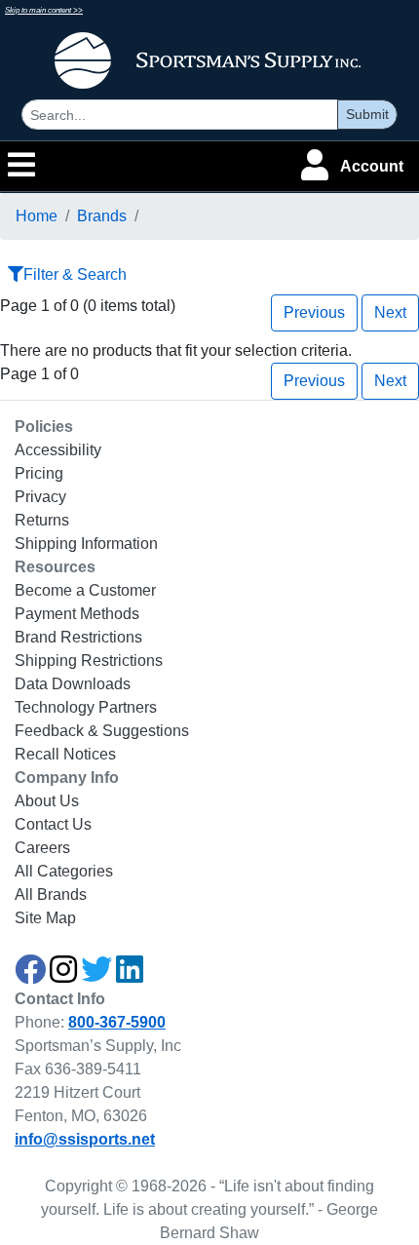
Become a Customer (85, 590)
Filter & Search (75, 274)
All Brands (51, 894)
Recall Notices (65, 754)
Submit (367, 114)
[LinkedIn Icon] (129, 975)
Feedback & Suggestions (102, 730)
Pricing (39, 473)
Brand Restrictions (78, 637)
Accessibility (58, 450)
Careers (42, 847)
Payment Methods (77, 613)
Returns (42, 520)
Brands (102, 216)
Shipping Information (86, 543)
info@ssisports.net (85, 1139)
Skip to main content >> (44, 10)
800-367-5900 (117, 1022)
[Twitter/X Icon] (96, 975)
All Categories (64, 871)
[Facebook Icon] (30, 975)
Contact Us (53, 824)
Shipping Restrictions (89, 660)
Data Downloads (73, 684)
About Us (47, 801)
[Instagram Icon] (63, 975)
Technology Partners (86, 707)
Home (36, 216)
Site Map (45, 918)
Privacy (40, 496)
